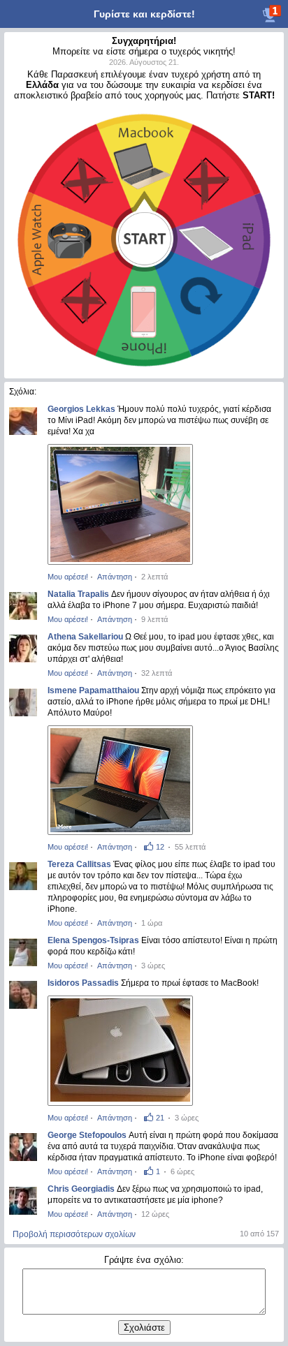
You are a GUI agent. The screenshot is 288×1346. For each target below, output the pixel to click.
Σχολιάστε (144, 1327)
